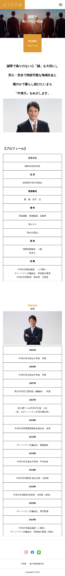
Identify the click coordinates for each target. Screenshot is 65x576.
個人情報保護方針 (36, 564)
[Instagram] (26, 552)
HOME (23, 564)
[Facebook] (32, 552)
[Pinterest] (39, 552)
